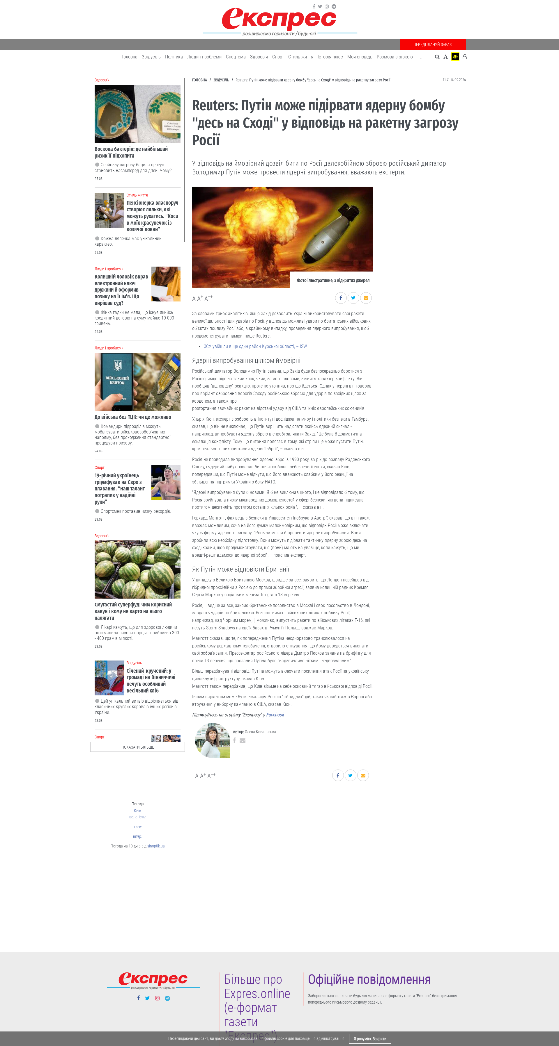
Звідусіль (151, 57)
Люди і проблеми (204, 57)
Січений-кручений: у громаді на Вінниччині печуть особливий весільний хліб (151, 680)
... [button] (422, 57)
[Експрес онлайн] (279, 21)
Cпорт (278, 57)
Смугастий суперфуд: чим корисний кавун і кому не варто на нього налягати (133, 611)
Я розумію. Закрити (370, 1038)
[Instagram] (327, 6)
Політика (174, 57)
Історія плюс (330, 57)
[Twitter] (320, 6)
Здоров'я (259, 57)
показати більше (137, 747)
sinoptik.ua (156, 846)
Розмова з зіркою (395, 57)
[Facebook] (314, 6)
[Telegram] (334, 6)
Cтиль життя (300, 57)
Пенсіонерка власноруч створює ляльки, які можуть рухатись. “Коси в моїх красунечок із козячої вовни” (152, 216)
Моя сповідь (359, 57)
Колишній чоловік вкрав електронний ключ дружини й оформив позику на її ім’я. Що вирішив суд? (121, 289)
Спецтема (236, 57)
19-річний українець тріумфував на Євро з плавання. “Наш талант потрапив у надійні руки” (120, 488)
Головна (129, 57)
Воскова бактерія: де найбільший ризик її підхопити (131, 152)
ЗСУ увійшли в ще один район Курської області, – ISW (255, 346)
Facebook (275, 714)
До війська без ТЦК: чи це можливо (133, 417)
